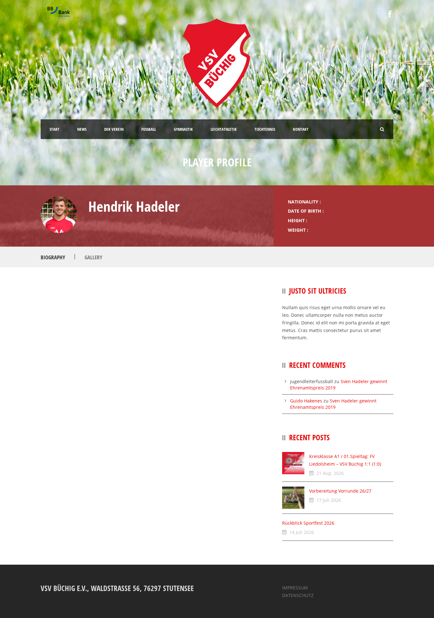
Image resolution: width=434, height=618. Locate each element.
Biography (53, 257)
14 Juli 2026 (301, 532)
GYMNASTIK (183, 129)
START (54, 129)
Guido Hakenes (306, 401)
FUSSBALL (148, 129)
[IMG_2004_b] (59, 214)
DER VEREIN (114, 129)
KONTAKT (301, 129)
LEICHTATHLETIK (224, 129)
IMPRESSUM (295, 588)
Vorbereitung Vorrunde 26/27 (340, 491)
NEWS (81, 129)
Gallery (93, 257)
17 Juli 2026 (328, 500)
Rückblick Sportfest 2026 (308, 523)
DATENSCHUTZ (298, 595)
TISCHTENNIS (264, 129)
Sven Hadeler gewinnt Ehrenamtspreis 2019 (333, 404)
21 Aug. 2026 (330, 473)
